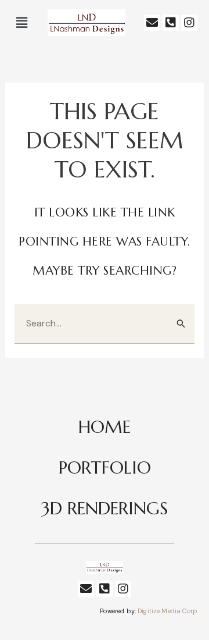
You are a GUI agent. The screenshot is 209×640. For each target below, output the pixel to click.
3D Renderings (104, 508)
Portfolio (105, 467)
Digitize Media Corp (167, 611)
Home (104, 427)
